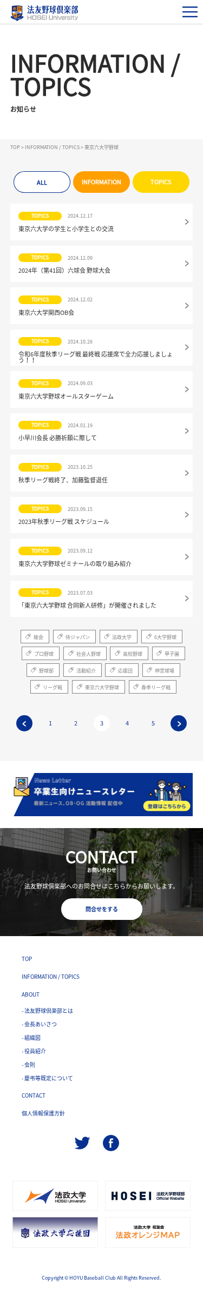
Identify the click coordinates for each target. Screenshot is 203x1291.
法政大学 (122, 637)
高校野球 (132, 653)
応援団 (125, 670)
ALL (42, 182)
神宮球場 (164, 670)
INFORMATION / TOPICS (51, 976)
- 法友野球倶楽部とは (47, 1010)
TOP (27, 958)
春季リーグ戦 (156, 687)
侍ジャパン (78, 637)
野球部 (46, 670)
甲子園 (172, 653)
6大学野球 (165, 637)
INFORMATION (101, 181)
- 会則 (28, 1064)
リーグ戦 (52, 687)
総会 (38, 637)
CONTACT (33, 1095)
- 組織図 (31, 1037)
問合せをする (102, 909)
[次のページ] (179, 723)
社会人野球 (88, 653)
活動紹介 (86, 670)
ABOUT (31, 994)
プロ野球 (44, 653)
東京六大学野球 (102, 687)
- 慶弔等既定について (47, 1078)
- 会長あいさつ (39, 1024)
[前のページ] (24, 723)
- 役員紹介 (34, 1051)
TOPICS (161, 181)
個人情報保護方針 (43, 1113)
